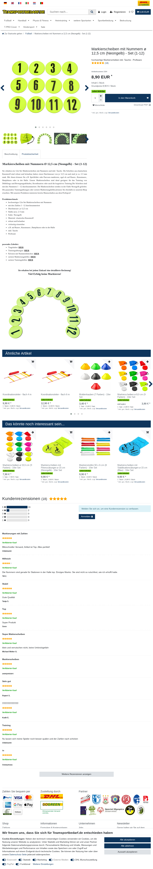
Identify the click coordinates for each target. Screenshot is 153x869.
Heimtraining (61, 20)
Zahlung (6, 827)
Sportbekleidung (106, 20)
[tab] (11, 154)
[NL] (34, 3)
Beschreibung (10, 154)
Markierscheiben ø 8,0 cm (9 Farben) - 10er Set (131, 395)
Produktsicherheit (30, 154)
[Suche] (92, 12)
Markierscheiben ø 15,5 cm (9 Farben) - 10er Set (17, 466)
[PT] (42, 3)
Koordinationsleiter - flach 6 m (55, 394)
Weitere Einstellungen (43, 864)
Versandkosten (113, 113)
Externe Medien (60, 860)
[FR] (20, 3)
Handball (22, 20)
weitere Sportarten (83, 20)
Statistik (26, 860)
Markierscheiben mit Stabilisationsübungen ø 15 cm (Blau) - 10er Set (132, 467)
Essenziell (11, 860)
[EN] (13, 3)
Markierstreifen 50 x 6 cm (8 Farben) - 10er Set (93, 466)
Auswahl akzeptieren (127, 852)
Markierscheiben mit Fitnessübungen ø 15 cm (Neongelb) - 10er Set (53, 467)
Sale (43, 27)
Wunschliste (99, 105)
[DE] (5, 3)
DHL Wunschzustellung (86, 860)
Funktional (25, 864)
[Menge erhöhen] (101, 96)
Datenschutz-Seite (18, 854)
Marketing (42, 860)
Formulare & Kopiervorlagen (53, 827)
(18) (107, 63)
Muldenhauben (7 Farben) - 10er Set (95, 395)
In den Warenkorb (126, 98)
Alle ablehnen (127, 846)
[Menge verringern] (101, 100)
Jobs (81, 827)
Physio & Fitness (41, 20)
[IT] (27, 3)
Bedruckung (125, 20)
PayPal (10, 864)
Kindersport (29, 27)
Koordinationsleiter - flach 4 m (17, 394)
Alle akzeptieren (127, 839)
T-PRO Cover (10, 27)
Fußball (8, 20)
